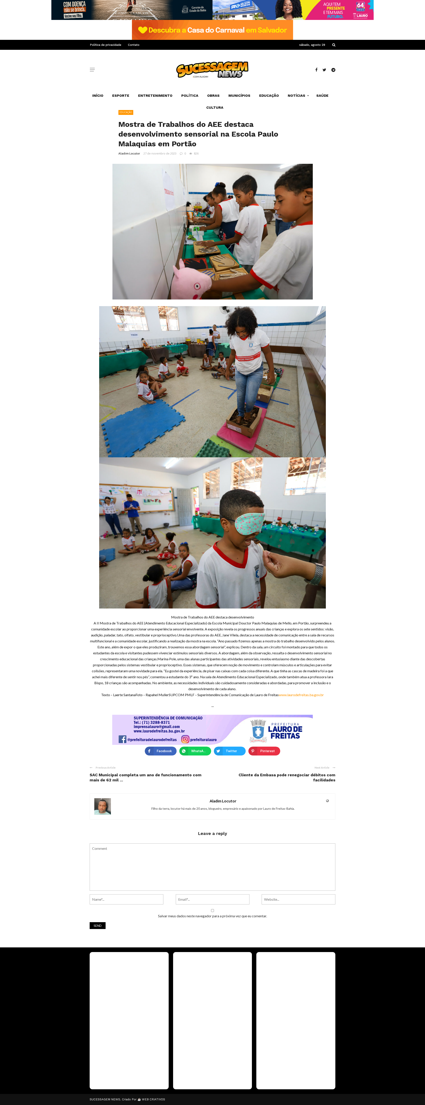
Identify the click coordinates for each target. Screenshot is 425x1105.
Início (97, 95)
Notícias (296, 95)
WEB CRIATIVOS (153, 1099)
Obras (213, 95)
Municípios (239, 95)
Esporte (120, 95)
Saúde (322, 95)
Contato (133, 44)
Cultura (214, 107)
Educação (269, 95)
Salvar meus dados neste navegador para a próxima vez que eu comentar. (212, 916)
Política (189, 95)
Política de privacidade (105, 44)
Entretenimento (155, 95)
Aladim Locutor (129, 153)
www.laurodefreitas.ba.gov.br (301, 695)
